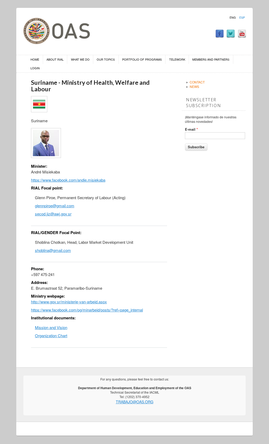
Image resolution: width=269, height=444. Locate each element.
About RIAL (55, 59)
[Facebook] (219, 36)
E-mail (191, 129)
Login (35, 68)
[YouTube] (242, 36)
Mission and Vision (51, 327)
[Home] (56, 42)
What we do (80, 59)
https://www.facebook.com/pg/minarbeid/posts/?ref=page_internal (87, 310)
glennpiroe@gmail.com (54, 205)
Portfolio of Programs (142, 59)
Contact (197, 82)
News (194, 86)
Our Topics (106, 59)
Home (34, 59)
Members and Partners (210, 59)
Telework (177, 59)
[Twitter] (230, 36)
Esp (242, 17)
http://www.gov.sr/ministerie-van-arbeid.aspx (69, 301)
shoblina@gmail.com (53, 250)
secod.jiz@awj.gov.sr (53, 213)
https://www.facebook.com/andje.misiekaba (68, 180)
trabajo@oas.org (134, 401)
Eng (233, 17)
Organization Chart (51, 335)
